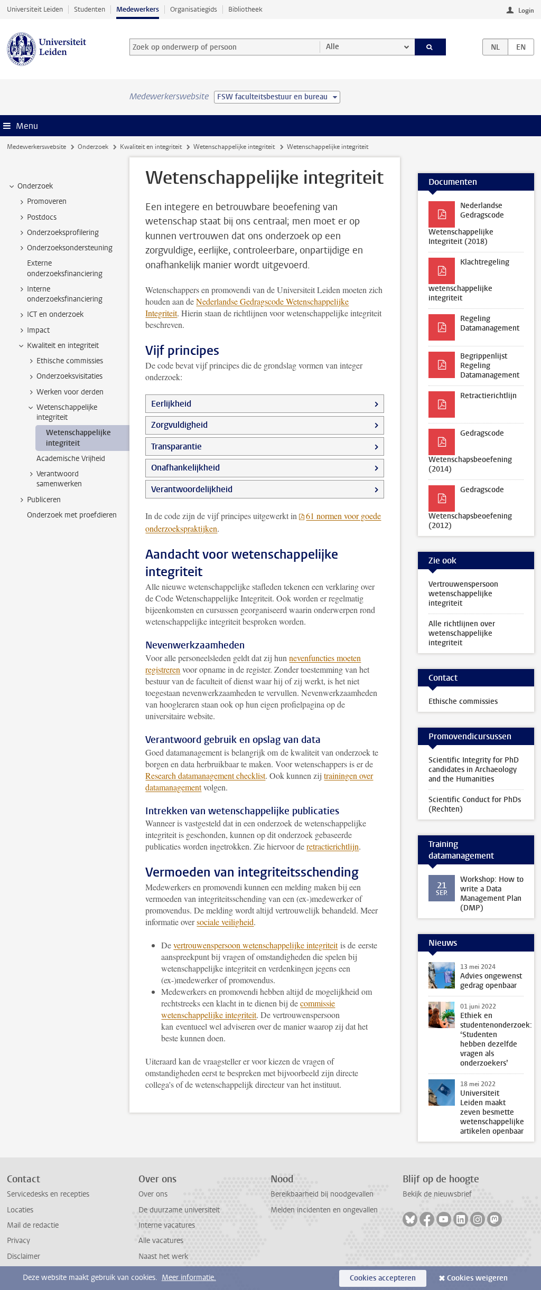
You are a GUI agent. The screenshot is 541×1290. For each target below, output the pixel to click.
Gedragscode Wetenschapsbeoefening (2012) (470, 508)
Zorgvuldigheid (179, 424)
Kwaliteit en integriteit (151, 147)
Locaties (20, 1210)
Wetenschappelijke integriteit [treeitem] (66, 412)
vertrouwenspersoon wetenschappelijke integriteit (255, 944)
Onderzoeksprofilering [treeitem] (63, 233)
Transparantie (176, 446)
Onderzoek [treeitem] (35, 186)
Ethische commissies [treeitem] (69, 361)
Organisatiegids (193, 9)
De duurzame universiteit (179, 1210)
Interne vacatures (166, 1225)
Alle (332, 47)
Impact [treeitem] (38, 330)
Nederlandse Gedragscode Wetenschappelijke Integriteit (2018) (466, 224)
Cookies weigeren (477, 1278)
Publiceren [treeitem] (44, 500)
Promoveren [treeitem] (47, 201)
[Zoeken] (430, 47)
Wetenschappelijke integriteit (234, 147)
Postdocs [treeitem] (42, 217)
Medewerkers (137, 9)
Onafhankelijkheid (185, 467)
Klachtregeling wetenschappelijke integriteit (468, 280)
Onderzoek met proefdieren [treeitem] (72, 515)
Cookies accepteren (383, 1278)
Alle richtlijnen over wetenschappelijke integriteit (461, 633)
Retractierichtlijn (488, 396)
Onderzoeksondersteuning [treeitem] (70, 248)
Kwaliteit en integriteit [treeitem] (63, 346)
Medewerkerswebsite (36, 147)
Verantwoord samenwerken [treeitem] (59, 479)
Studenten (89, 9)
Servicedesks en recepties (48, 1194)
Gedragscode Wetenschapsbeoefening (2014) (470, 451)
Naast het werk (163, 1256)
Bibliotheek (245, 9)
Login (526, 10)
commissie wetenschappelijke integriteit (248, 1008)
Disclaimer (23, 1256)
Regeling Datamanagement (489, 323)
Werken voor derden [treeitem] (70, 392)
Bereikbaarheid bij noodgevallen (322, 1194)
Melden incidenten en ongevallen (324, 1210)
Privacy (18, 1241)
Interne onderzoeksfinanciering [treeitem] (64, 294)
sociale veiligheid (225, 921)
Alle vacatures (160, 1241)
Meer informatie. (189, 1278)
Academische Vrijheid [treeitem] (70, 459)
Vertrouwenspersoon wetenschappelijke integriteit (463, 593)
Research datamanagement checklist (205, 775)
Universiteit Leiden (35, 9)
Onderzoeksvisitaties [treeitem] (69, 376)
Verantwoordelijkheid (191, 489)
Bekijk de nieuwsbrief (437, 1194)
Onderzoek (93, 147)
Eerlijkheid (171, 403)
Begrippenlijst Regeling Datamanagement (489, 365)
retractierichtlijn (332, 846)
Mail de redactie (33, 1225)
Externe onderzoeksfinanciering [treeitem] (64, 268)
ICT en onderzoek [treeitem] (55, 314)
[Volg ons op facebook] (426, 1219)
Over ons (152, 1194)
